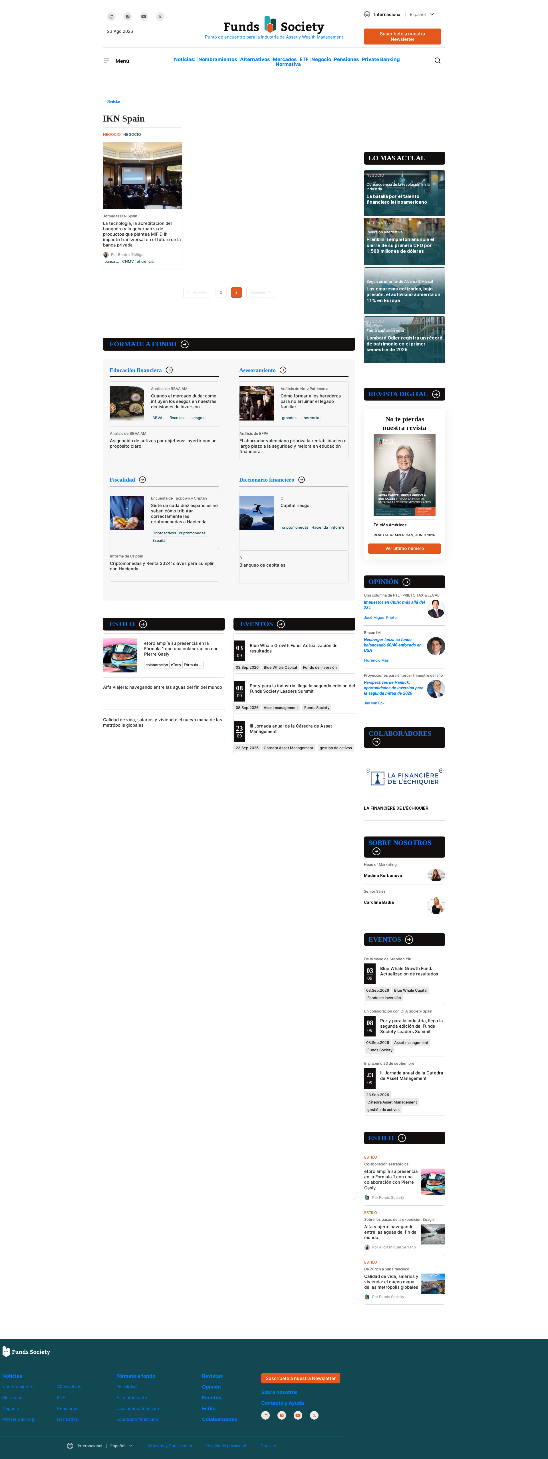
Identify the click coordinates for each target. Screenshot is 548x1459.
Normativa (288, 64)
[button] (402, 14)
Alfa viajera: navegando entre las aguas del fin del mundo (162, 687)
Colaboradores (399, 733)
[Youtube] (144, 16)
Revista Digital (398, 394)
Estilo (122, 624)
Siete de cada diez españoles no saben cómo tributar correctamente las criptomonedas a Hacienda (184, 513)
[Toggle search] (437, 60)
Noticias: (185, 59)
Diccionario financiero (266, 479)
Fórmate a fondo (143, 344)
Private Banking (381, 59)
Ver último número (404, 548)
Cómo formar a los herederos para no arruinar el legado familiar (311, 401)
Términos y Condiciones (169, 1445)
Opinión (383, 581)
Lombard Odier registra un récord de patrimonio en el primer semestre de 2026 (404, 343)
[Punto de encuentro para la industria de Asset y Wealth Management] (274, 27)
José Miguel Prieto (380, 617)
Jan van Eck (374, 703)
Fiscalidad (122, 479)
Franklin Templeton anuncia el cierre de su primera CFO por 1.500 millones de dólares (400, 245)
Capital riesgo (295, 505)
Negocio (321, 59)
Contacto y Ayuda (282, 1403)
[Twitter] (160, 16)
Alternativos (255, 59)
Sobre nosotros (399, 842)
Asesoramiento (257, 370)
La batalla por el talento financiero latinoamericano (396, 199)
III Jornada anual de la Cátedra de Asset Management (411, 1075)
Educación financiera (136, 370)
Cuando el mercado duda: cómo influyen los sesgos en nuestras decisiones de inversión (183, 401)
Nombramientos (217, 59)
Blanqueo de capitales (262, 565)
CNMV (128, 261)
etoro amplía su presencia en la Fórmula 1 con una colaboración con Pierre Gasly (181, 648)
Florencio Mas (376, 660)
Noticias (12, 1376)
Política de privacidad (226, 1445)
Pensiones (346, 59)
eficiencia (145, 261)
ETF (304, 59)
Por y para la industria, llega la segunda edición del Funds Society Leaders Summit (302, 688)
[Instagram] (127, 16)
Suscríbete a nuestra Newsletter (402, 36)
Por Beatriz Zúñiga (127, 254)
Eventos (256, 624)
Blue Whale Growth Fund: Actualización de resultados (409, 971)
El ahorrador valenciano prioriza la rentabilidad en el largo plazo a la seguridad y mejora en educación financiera (293, 446)
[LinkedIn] (111, 16)
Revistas (212, 1376)
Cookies (268, 1445)
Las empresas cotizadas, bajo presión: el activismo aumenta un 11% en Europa (403, 294)
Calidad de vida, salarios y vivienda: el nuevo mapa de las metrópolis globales (391, 1282)
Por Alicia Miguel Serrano (394, 1246)
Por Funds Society (388, 1197)
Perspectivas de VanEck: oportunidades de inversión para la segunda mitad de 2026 (394, 688)
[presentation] (368, 770)
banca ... (111, 261)
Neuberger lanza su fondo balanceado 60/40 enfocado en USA (393, 645)
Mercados (285, 59)
